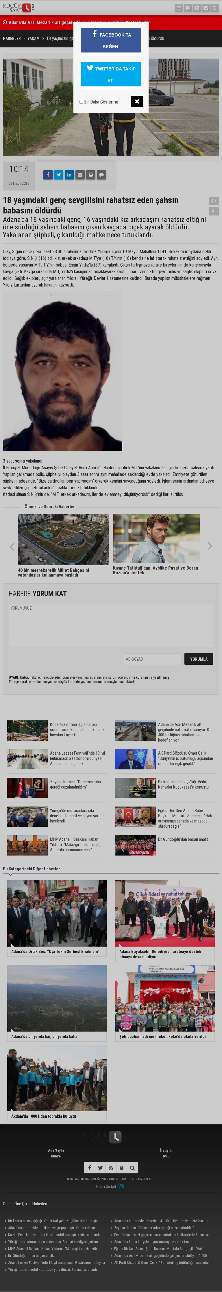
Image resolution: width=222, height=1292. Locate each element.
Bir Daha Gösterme (100, 102)
